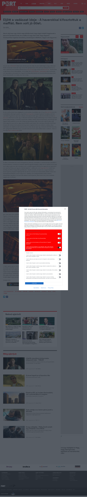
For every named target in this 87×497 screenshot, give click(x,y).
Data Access (43, 287)
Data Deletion (36, 287)
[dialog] (43, 248)
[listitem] (43, 231)
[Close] (65, 209)
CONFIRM (34, 283)
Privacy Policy (50, 287)
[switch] (59, 234)
